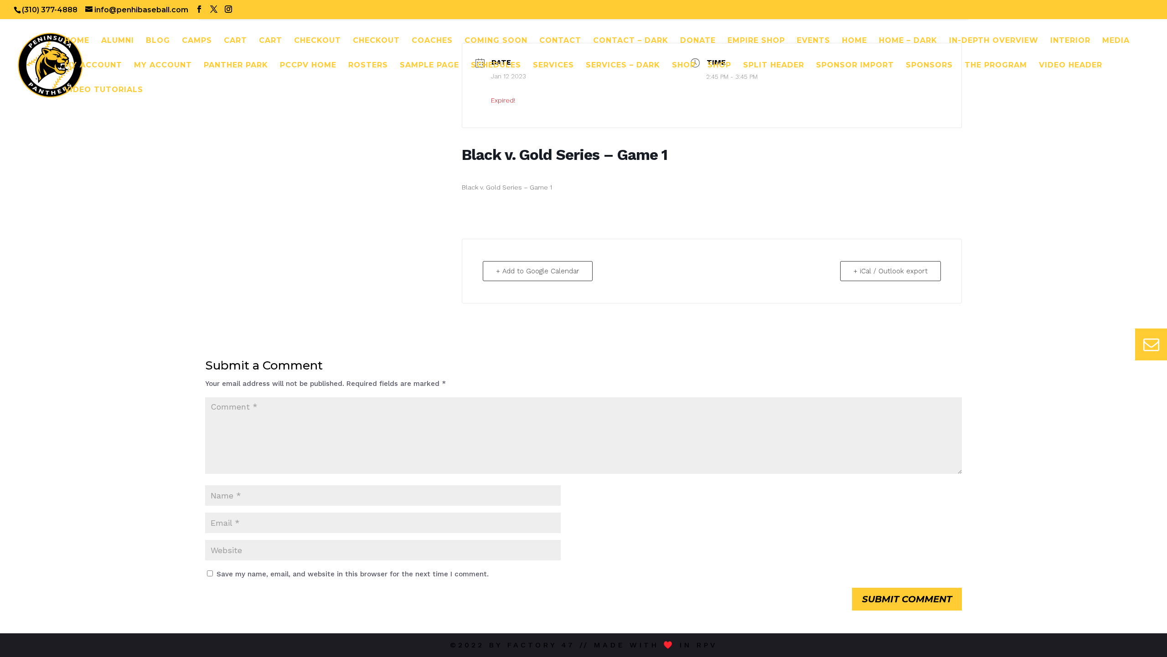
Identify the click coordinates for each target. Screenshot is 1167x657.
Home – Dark (908, 41)
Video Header (1070, 65)
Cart (235, 41)
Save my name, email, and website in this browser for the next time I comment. (353, 574)
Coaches (432, 41)
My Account (163, 65)
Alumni (117, 41)
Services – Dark (623, 65)
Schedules (496, 65)
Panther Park (236, 65)
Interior (1070, 41)
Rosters (368, 65)
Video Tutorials (103, 90)
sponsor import (855, 65)
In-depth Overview (993, 41)
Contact (560, 41)
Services (553, 65)
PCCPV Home (308, 65)
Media (1116, 41)
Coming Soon (496, 41)
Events (813, 41)
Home (76, 41)
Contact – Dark (630, 41)
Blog (158, 41)
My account (93, 65)
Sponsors (929, 65)
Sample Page (429, 65)
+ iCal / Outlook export (890, 271)
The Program (996, 65)
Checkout (317, 41)
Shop (684, 65)
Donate (698, 41)
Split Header (773, 65)
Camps (197, 41)
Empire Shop (756, 41)
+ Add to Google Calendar (537, 271)
